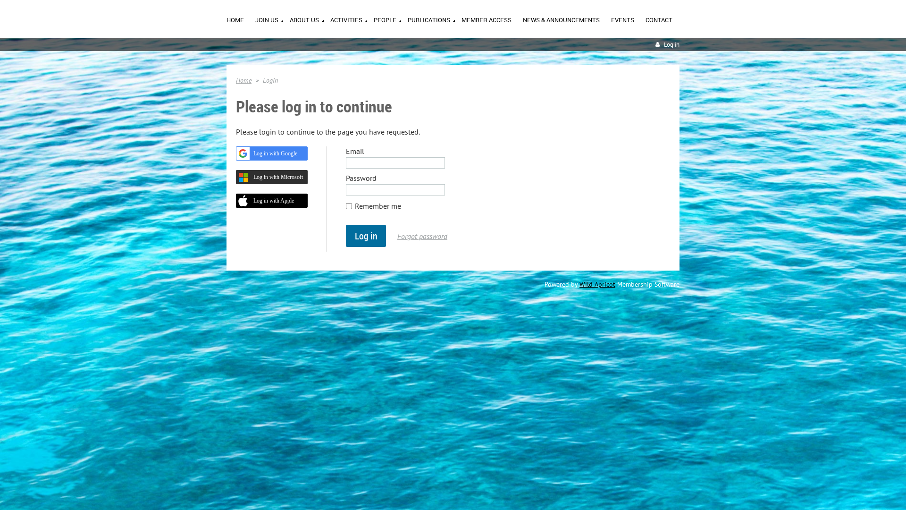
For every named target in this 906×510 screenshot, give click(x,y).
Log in (672, 45)
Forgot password (422, 236)
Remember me (378, 206)
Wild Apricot (597, 284)
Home (244, 80)
